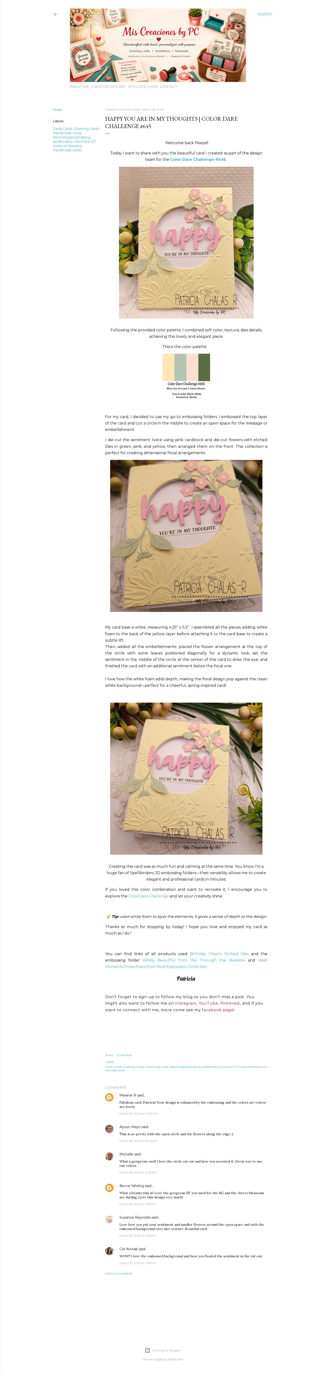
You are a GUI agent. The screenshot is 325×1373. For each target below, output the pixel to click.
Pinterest (230, 1003)
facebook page (218, 1010)
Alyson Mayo (130, 1127)
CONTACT (168, 87)
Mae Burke (175, 1359)
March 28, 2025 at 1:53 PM (137, 1204)
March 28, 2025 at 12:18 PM (138, 1172)
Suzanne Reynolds (135, 1217)
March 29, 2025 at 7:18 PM (137, 1263)
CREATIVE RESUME (109, 87)
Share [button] (57, 110)
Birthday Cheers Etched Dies (219, 954)
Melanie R (127, 1095)
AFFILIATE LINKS (143, 87)
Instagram (186, 1003)
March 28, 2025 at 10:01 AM (138, 1113)
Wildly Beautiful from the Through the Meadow (194, 960)
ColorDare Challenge (148, 896)
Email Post (124, 1055)
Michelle (126, 1154)
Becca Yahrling (131, 1186)
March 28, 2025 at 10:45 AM (138, 1141)
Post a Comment (119, 1273)
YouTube (208, 1003)
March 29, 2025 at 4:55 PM (137, 1235)
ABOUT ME (79, 87)
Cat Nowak (128, 1249)
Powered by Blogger (166, 1350)
